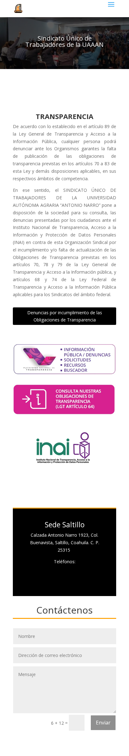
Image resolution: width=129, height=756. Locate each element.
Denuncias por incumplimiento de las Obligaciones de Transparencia (64, 316)
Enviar (103, 722)
